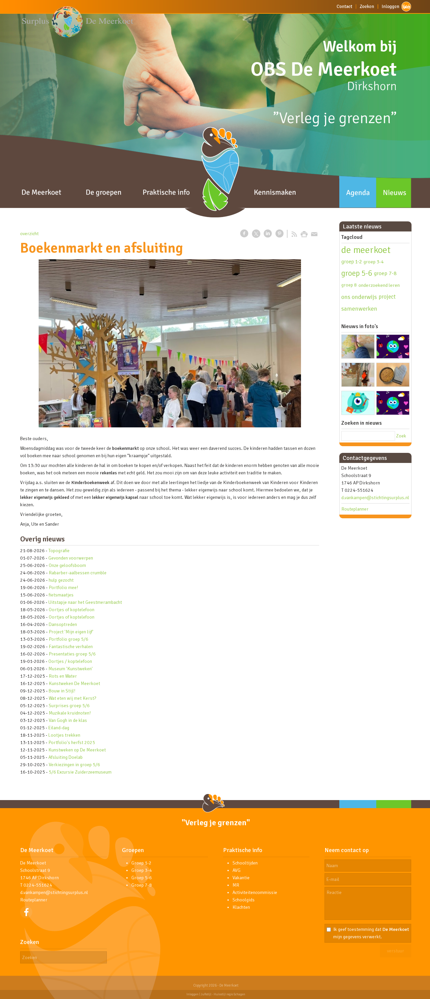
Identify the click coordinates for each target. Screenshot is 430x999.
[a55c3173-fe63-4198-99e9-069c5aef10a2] (169, 343)
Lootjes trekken (64, 735)
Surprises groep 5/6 (69, 705)
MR (235, 885)
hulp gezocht (61, 580)
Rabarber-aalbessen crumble (77, 573)
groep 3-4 (373, 262)
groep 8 (349, 285)
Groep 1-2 (141, 863)
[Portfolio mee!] (393, 404)
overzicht (29, 233)
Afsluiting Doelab (65, 757)
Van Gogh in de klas (68, 720)
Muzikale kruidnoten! (70, 713)
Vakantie (241, 878)
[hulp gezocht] (358, 404)
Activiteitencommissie (254, 892)
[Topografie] (358, 347)
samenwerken (359, 308)
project (387, 296)
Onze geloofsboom (67, 565)
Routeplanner (355, 509)
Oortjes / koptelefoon (70, 661)
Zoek (401, 436)
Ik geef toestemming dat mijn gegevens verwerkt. (371, 933)
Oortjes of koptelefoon (71, 610)
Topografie (59, 551)
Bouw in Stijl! (62, 691)
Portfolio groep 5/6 (68, 639)
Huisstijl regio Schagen (229, 994)
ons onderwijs (359, 297)
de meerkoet (366, 250)
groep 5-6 (356, 273)
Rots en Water (63, 676)
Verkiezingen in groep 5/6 (74, 765)
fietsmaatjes (61, 595)
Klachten (241, 907)
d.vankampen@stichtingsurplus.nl (375, 498)
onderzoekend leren (379, 285)
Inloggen (192, 994)
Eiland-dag (58, 728)
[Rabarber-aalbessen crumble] (393, 376)
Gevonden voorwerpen (70, 558)
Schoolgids (243, 900)
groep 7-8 (385, 273)
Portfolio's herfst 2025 (71, 742)
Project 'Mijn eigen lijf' (71, 632)
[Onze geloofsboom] (358, 376)
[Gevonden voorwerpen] (393, 347)
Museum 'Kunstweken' (70, 669)
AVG (236, 870)
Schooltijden (245, 863)
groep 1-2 (351, 262)
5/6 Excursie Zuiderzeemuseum (80, 772)
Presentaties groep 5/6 (72, 654)
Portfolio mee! (63, 587)
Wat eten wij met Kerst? (72, 698)
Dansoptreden (63, 624)
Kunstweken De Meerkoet (74, 683)
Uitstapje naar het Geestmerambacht (85, 602)
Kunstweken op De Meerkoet (77, 750)
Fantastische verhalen (71, 646)
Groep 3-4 (141, 870)
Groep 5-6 (141, 878)
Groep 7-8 (141, 885)
